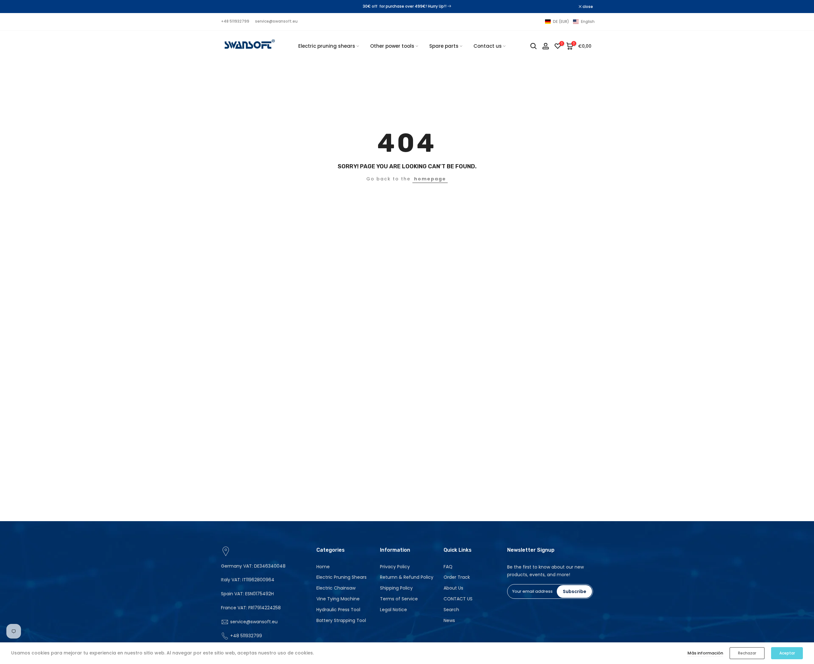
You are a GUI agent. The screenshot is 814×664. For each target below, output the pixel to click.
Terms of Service (399, 599)
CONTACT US (458, 599)
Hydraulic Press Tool (338, 609)
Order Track (457, 577)
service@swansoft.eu (276, 21)
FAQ (448, 566)
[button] (570, 21)
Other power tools (392, 46)
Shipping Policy (396, 588)
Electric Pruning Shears (341, 577)
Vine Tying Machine (338, 599)
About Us (453, 588)
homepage (430, 179)
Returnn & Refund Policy (406, 577)
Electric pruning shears (326, 46)
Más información (705, 653)
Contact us (487, 46)
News (449, 620)
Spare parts (444, 46)
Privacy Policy (395, 566)
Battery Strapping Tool (341, 620)
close (229, 7)
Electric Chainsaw (335, 588)
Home (323, 566)
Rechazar (747, 653)
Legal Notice (393, 609)
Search (451, 609)
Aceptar (787, 653)
